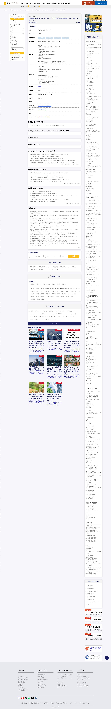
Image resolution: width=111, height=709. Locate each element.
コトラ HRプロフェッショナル (65, 674)
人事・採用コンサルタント (91, 247)
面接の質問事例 (21, 682)
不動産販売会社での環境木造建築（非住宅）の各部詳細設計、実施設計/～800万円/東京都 (49, 179)
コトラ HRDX (61, 681)
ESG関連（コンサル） (92, 208)
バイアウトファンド (57, 311)
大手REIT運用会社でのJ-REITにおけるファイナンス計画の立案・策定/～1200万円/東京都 (49, 173)
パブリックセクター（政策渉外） (92, 306)
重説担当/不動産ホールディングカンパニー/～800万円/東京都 (43, 193)
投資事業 (89, 74)
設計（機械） (88, 548)
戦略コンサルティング (92, 218)
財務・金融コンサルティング (94, 251)
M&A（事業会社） (89, 352)
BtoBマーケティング (90, 337)
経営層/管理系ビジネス (43, 679)
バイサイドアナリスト (90, 89)
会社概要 (79, 674)
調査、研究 (88, 283)
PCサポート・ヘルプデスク (91, 448)
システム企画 (88, 423)
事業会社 (56, 269)
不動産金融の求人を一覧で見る (72, 203)
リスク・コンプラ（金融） (93, 117)
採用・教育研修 (89, 360)
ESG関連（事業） (91, 310)
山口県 (74, 294)
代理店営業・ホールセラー (91, 136)
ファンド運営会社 (72, 267)
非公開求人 (18, 21)
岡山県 (63, 294)
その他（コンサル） (91, 290)
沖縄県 (38, 299)
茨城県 (67, 288)
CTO (87, 419)
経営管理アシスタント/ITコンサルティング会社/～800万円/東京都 (44, 156)
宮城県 (47, 288)
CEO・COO (88, 380)
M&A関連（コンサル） (92, 260)
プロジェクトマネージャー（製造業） (93, 563)
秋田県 (52, 288)
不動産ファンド (89, 81)
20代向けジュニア (42, 685)
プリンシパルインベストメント (92, 75)
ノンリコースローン (44, 319)
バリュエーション (72, 311)
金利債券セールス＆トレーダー (92, 146)
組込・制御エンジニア (90, 490)
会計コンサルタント (90, 254)
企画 (87, 340)
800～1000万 (14, 37)
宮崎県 (73, 296)
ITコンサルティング (91, 231)
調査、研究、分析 (91, 281)
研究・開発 (89, 525)
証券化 (65, 311)
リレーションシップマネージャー (92, 156)
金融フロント (90, 161)
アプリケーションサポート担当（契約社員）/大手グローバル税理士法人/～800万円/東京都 (50, 199)
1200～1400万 (14, 40)
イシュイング (88, 184)
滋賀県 (37, 294)
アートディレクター (90, 509)
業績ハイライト (81, 679)
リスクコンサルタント (90, 267)
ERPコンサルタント (90, 235)
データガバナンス (89, 497)
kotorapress (60, 684)
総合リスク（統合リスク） (91, 118)
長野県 (42, 291)
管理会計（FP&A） (89, 323)
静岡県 (67, 291)
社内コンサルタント (90, 422)
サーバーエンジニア (90, 486)
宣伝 (87, 516)
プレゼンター (88, 91)
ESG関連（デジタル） (92, 410)
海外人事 (87, 363)
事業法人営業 (88, 165)
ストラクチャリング (34, 313)
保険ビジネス (90, 128)
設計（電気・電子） (90, 547)
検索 (73, 256)
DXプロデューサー (89, 403)
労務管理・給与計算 (90, 362)
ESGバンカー (88, 57)
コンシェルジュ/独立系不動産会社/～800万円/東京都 (41, 191)
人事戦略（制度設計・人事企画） (92, 359)
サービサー (88, 190)
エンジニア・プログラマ (92, 465)
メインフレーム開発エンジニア (92, 468)
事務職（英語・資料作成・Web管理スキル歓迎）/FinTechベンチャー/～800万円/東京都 (49, 154)
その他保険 (88, 139)
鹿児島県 (33, 299)
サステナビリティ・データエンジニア (93, 412)
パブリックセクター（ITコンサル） (93, 206)
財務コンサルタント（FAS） (91, 253)
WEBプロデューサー (90, 456)
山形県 (57, 288)
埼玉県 (43, 284)
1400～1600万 (14, 41)
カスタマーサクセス (90, 441)
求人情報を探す (12, 10)
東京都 (39, 86)
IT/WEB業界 (40, 681)
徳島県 (32, 296)
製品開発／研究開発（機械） (91, 528)
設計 (88, 545)
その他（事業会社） (90, 353)
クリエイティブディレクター (91, 510)
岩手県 (42, 288)
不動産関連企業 (42, 109)
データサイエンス (91, 494)
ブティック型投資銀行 (52, 267)
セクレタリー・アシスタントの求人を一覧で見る (69, 164)
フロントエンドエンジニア (91, 469)
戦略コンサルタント (90, 220)
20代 (12, 24)
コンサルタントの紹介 (23, 679)
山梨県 (32, 291)
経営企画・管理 (90, 417)
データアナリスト (89, 498)
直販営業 (87, 138)
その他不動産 (88, 114)
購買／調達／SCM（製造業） (92, 558)
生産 (88, 554)
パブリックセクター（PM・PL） (92, 396)
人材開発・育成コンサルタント (92, 249)
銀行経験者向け (41, 687)
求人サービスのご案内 (23, 678)
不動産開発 (88, 105)
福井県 (57, 291)
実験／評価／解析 (91, 535)
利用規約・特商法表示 (49, 703)
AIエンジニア (88, 407)
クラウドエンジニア (90, 478)
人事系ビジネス (90, 356)
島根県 (58, 294)
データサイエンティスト (91, 496)
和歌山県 (48, 294)
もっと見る (76, 247)
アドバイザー (32, 316)
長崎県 (57, 296)
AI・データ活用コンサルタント (92, 241)
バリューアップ (47, 311)
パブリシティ (80, 681)
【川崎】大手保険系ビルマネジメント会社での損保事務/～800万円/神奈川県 (47, 125)
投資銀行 (54, 316)
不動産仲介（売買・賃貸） (91, 111)
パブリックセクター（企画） (94, 300)
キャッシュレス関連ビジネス (94, 181)
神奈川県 (38, 284)
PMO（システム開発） (90, 429)
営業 (87, 513)
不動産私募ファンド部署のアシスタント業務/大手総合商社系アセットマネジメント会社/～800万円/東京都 (53, 162)
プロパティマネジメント (91, 102)
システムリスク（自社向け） (91, 374)
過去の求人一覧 (21, 690)
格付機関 (87, 191)
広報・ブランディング (90, 517)
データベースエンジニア (91, 480)
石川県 (52, 291)
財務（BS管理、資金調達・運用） (93, 324)
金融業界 (40, 676)
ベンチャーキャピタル (90, 82)
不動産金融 (41, 117)
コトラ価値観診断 (62, 676)
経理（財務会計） (89, 322)
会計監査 (87, 329)
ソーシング (54, 313)
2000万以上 (14, 45)
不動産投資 (61, 313)
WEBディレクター (89, 460)
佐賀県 (52, 296)
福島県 (62, 288)
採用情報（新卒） (81, 684)
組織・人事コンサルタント (91, 246)
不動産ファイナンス (90, 98)
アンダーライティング (70, 313)
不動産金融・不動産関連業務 (94, 96)
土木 (87, 113)
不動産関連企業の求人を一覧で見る (71, 183)
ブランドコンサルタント (91, 279)
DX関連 (88, 401)
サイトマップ (77, 703)
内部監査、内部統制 (90, 368)
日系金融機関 (33, 267)
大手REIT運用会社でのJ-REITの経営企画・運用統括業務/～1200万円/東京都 (47, 175)
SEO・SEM (88, 461)
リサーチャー (88, 287)
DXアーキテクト (89, 406)
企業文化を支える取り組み (83, 678)
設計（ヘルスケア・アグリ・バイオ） (93, 551)
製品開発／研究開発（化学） (91, 530)
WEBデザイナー (89, 458)
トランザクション (33, 319)
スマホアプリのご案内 (23, 689)
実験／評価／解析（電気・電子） (92, 537)
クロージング (53, 319)
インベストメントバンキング (94, 60)
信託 (87, 173)
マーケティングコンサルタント (92, 277)
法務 (87, 370)
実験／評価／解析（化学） (91, 540)
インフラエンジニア (90, 483)
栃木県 (73, 288)
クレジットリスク (89, 120)
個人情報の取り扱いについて (35, 703)
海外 (43, 299)
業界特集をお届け (42, 674)
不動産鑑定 (88, 103)
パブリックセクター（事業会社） (92, 302)
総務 (87, 341)
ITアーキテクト (89, 239)
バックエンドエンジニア (91, 471)
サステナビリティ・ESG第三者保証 (93, 213)
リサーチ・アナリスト (90, 149)
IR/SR (87, 334)
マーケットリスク (89, 121)
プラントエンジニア (90, 562)
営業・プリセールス (91, 431)
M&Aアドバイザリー (90, 262)
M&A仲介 (87, 263)
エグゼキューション (45, 313)
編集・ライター (89, 514)
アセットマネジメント (90, 100)
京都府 (32, 294)
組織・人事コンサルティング (94, 244)
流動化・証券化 (89, 71)
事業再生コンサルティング (93, 227)
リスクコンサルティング (92, 265)
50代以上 (13, 25)
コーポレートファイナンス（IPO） (93, 68)
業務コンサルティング (92, 223)
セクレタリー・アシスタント (23, 10)
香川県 (37, 296)
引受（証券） (88, 177)
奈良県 (42, 294)
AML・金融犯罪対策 (90, 125)
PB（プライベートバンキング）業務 (93, 166)
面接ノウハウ (21, 681)
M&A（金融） (88, 61)
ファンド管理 (88, 92)
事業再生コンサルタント (91, 229)
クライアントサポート (90, 349)
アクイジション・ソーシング (91, 99)
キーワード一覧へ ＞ (54, 323)
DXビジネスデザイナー (90, 405)
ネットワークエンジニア (91, 484)
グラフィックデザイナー (91, 508)
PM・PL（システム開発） (91, 427)
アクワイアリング (89, 183)
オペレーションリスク (90, 123)
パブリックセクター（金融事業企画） (93, 47)
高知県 (47, 296)
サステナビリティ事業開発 (91, 315)
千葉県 (48, 284)
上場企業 (47, 117)
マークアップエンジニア (91, 454)
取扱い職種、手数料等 (61, 703)
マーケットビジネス (91, 142)
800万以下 (13, 36)
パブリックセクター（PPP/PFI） (92, 48)
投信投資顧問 (90, 85)
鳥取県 (53, 294)
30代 (16, 24)
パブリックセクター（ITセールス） (93, 399)
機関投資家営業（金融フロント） (92, 169)
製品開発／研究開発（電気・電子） (93, 527)
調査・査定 (88, 135)
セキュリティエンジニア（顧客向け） (93, 487)
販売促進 (87, 518)
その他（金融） (90, 188)
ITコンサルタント (89, 233)
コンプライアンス (89, 372)
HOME (5, 10)
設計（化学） (88, 550)
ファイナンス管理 (91, 317)
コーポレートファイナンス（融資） (93, 155)
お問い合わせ (24, 703)
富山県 (47, 291)
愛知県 (53, 284)
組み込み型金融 (89, 186)
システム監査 (88, 369)
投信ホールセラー (89, 88)
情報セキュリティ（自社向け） (92, 373)
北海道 (32, 288)
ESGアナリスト (89, 56)
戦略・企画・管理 (91, 331)
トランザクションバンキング (91, 157)
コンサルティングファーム (45, 269)
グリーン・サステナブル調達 (91, 561)
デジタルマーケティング (91, 457)
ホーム (19, 674)
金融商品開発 (88, 150)
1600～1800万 (14, 43)
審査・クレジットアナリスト (91, 159)
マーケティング (89, 336)
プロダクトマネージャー (91, 351)
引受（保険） (88, 134)
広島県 (69, 294)
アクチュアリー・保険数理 (91, 130)
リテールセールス (89, 167)
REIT (38, 316)
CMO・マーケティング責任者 (92, 338)
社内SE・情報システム (92, 444)
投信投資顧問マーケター (91, 93)
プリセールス (88, 436)
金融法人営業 (88, 163)
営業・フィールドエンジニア (94, 567)
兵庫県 (78, 291)
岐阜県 (62, 291)
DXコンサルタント (89, 240)
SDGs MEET (61, 687)
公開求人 (13, 21)
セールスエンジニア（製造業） (92, 569)
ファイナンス (71, 316)
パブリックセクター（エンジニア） (93, 397)
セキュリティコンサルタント (91, 271)
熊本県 (62, 296)
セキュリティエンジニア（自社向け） (93, 376)
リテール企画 (88, 179)
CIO (86, 420)
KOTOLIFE (60, 682)
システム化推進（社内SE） (91, 447)
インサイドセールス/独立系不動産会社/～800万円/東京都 (42, 201)
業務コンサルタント (90, 224)
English (105, 0)
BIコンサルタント (89, 237)
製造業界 (40, 682)
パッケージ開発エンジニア (91, 467)
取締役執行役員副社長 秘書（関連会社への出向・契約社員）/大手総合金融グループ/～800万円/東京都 (52, 160)
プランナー (88, 512)
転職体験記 (20, 684)
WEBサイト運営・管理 (90, 450)
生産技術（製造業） (90, 557)
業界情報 (20, 685)
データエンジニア (89, 482)
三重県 (73, 291)
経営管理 (89, 378)
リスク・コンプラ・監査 (92, 366)
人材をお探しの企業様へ (98, 0)
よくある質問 (21, 687)
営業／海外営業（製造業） (91, 573)
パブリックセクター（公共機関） (92, 307)
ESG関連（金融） (91, 51)
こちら (16, 59)
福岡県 (63, 284)
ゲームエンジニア (89, 488)
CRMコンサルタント (90, 236)
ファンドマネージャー (90, 87)
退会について (86, 703)
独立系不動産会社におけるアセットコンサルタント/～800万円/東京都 (45, 181)
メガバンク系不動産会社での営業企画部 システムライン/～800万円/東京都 (46, 177)
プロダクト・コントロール (91, 326)
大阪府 (58, 284)
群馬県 (78, 288)
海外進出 (89, 383)
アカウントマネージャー (91, 437)
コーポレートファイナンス (35, 311)
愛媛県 (42, 296)
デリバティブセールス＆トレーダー (93, 148)
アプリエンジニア (89, 491)
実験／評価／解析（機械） (91, 538)
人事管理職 (88, 358)
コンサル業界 (41, 678)
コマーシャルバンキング (92, 153)
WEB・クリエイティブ (92, 452)
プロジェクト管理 (91, 426)
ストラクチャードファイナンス (92, 70)
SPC (59, 316)
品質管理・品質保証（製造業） (92, 559)
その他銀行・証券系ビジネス (94, 171)
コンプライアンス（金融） (91, 124)
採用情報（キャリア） (82, 682)
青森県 (37, 288)
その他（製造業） (89, 565)
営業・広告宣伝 (90, 506)
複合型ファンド (89, 79)
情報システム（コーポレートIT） (92, 446)
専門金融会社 (63, 267)
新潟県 (37, 291)
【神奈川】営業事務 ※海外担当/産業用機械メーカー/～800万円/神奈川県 (46, 158)
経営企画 (87, 333)
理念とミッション (81, 676)
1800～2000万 (14, 44)
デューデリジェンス (46, 316)
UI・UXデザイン (89, 462)
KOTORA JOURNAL (62, 685)
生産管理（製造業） (90, 555)
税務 (87, 327)
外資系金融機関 (41, 267)
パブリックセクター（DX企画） (92, 395)
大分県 (67, 296)
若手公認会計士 (41, 684)
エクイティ (64, 316)
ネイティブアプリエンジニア (91, 479)
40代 (19, 24)
